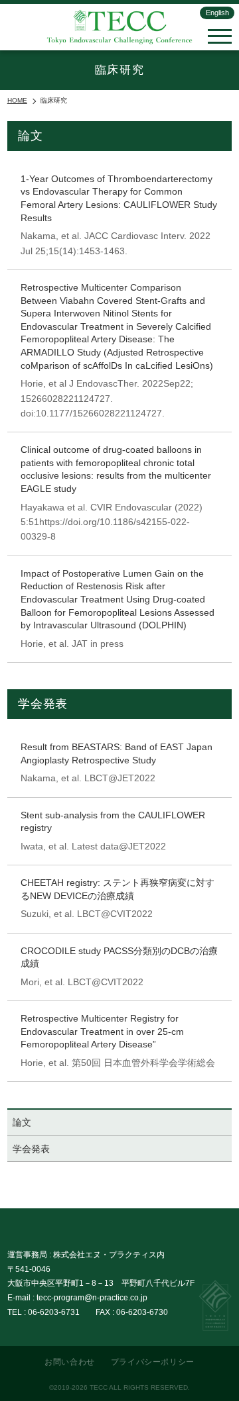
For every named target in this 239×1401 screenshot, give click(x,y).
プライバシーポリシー (153, 1362)
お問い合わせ (69, 1362)
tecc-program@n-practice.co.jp (92, 1297)
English (217, 13)
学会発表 (31, 1148)
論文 (22, 1122)
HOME (17, 100)
